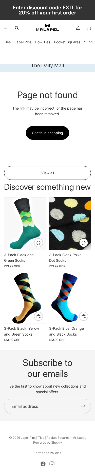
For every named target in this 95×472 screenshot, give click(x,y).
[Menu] (6, 28)
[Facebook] (43, 464)
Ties (7, 42)
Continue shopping (47, 133)
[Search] (16, 27)
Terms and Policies (47, 453)
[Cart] (88, 27)
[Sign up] (83, 406)
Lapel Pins (22, 42)
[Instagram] (52, 464)
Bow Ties (42, 42)
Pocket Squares (67, 42)
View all (47, 173)
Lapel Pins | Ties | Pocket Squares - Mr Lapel (53, 438)
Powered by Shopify (47, 442)
